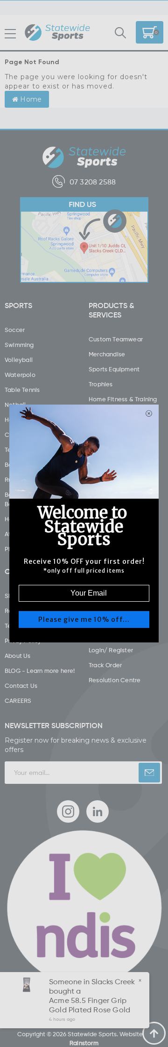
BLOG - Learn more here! (40, 670)
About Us (18, 655)
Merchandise (107, 354)
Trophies (101, 384)
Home (30, 99)
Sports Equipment (114, 369)
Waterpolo (20, 374)
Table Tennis (22, 389)
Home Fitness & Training (123, 399)
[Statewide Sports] (57, 33)
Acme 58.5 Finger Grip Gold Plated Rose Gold (89, 1004)
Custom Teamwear (116, 339)
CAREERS (18, 700)
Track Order (105, 665)
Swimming (19, 344)
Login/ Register (111, 650)
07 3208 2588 (93, 181)
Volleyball (19, 359)
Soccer (15, 329)
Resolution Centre (114, 680)
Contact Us (21, 685)
